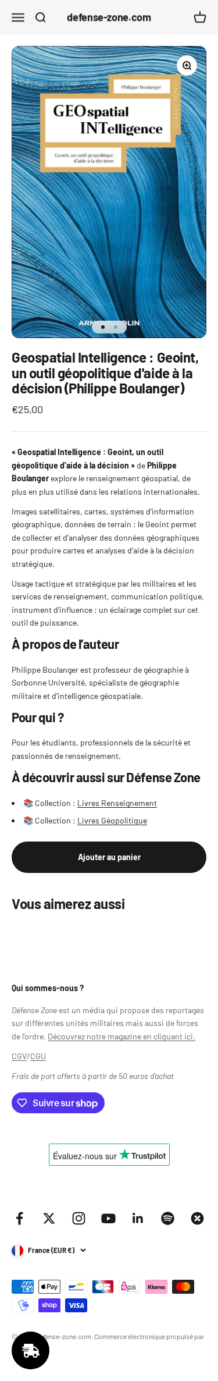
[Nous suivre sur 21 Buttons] (197, 1218)
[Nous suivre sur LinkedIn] (138, 1218)
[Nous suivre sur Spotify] (168, 1218)
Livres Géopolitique (112, 820)
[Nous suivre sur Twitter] (49, 1218)
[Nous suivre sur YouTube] (108, 1218)
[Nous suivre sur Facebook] (19, 1218)
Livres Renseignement (117, 803)
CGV (19, 1056)
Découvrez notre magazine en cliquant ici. (121, 1036)
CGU (38, 1056)
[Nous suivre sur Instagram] (79, 1218)
